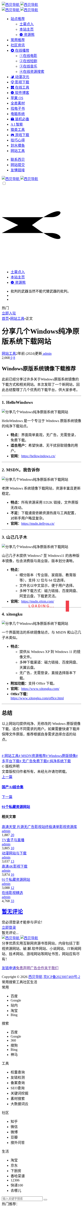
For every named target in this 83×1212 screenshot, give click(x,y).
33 (12, 901)
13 (12, 861)
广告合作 (37, 968)
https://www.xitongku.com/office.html (37, 698)
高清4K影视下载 (14, 866)
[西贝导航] (20, 179)
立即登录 (9, 927)
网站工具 (17, 318)
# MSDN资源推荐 (32, 756)
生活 (33, 982)
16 (12, 874)
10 (12, 848)
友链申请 (9, 968)
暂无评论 (12, 911)
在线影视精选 (12, 893)
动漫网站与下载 (14, 853)
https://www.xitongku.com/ (40, 689)
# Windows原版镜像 (61, 756)
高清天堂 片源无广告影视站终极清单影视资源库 (39, 827)
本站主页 (26, 29)
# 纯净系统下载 (59, 761)
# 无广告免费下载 (33, 761)
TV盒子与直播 (13, 840)
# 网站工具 (10, 756)
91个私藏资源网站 (16, 879)
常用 (5, 982)
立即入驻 (9, 313)
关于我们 (51, 968)
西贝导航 (35, 977)
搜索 (12, 982)
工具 (19, 982)
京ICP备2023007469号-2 (61, 977)
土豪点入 (26, 24)
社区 (26, 982)
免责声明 (23, 968)
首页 (5, 318)
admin (47, 353)
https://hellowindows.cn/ (38, 456)
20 (12, 835)
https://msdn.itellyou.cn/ (37, 523)
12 (12, 888)
